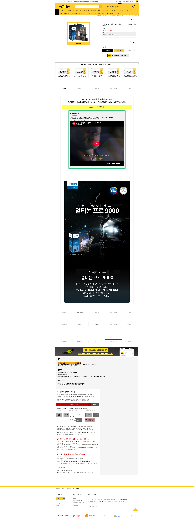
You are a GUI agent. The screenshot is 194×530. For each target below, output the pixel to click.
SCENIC (112, 13)
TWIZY (85, 13)
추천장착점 (69, 1)
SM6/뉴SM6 (93, 10)
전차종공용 (107, 15)
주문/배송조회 (126, 1)
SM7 (61, 13)
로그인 (116, 1)
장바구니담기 (107, 50)
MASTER (99, 10)
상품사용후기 (80, 88)
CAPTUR (80, 13)
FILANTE (62, 10)
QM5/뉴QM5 (66, 13)
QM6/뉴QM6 (86, 10)
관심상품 (129, 50)
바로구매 (119, 50)
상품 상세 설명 (74, 113)
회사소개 (58, 488)
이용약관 (63, 488)
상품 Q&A (97, 88)
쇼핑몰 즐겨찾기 (63, 1)
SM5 (95, 13)
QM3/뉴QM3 (74, 13)
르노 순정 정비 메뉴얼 (80, 1)
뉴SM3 (90, 13)
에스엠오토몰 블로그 (92, 1)
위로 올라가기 (130, 88)
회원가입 (120, 1)
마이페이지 (132, 1)
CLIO (103, 13)
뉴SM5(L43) (105, 10)
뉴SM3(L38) (112, 10)
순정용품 (117, 13)
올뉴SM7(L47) (120, 10)
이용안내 (69, 488)
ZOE (107, 13)
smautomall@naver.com (124, 499)
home (98, 15)
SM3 (99, 13)
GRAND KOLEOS (70, 10)
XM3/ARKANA (78, 10)
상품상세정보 (63, 88)
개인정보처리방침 (76, 488)
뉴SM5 (126, 10)
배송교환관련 (113, 88)
